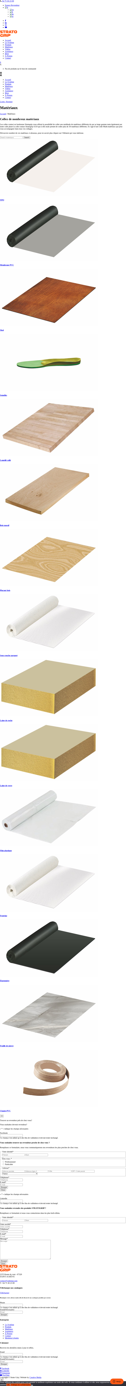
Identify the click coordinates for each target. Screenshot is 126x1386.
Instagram (6, 1373)
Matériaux (9, 47)
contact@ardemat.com (8, 1281)
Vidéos (7, 49)
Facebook (5, 1368)
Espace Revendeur (12, 5)
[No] (32, 1385)
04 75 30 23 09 (8, 1)
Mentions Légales (12, 1338)
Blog (7, 54)
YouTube (5, 1375)
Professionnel (10, 1162)
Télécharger (4, 1293)
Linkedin (5, 1371)
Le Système (9, 42)
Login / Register (6, 102)
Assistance (9, 51)
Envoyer (4, 1187)
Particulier (9, 1164)
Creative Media (35, 1377)
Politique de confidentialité (20, 1385)
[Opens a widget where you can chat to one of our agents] (117, 1382)
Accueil (8, 40)
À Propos (8, 56)
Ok (8, 1385)
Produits (8, 45)
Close (3, 1190)
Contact (8, 58)
